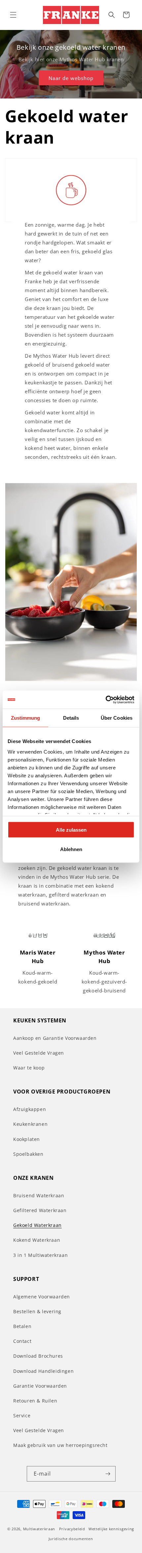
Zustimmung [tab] (25, 718)
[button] (13, 15)
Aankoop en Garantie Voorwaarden (55, 1038)
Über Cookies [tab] (116, 718)
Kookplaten (26, 1139)
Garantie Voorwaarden (40, 1386)
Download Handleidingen (43, 1371)
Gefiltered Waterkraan (40, 1210)
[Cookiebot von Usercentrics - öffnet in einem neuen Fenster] (105, 699)
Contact (22, 1341)
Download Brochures (38, 1356)
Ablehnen (71, 849)
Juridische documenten (71, 1538)
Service (21, 1415)
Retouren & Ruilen (35, 1401)
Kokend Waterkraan (36, 1240)
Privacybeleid (72, 1528)
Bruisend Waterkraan (38, 1195)
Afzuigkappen (29, 1109)
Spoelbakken (28, 1154)
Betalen (22, 1326)
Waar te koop (29, 1068)
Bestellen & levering (37, 1311)
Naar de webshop (71, 78)
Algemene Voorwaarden (41, 1296)
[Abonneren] (108, 1474)
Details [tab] (71, 718)
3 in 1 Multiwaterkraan (40, 1255)
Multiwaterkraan (39, 1528)
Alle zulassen (71, 830)
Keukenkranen (30, 1124)
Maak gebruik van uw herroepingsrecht (60, 1445)
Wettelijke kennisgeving (111, 1528)
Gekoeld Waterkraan (37, 1225)
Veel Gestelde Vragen (38, 1053)
